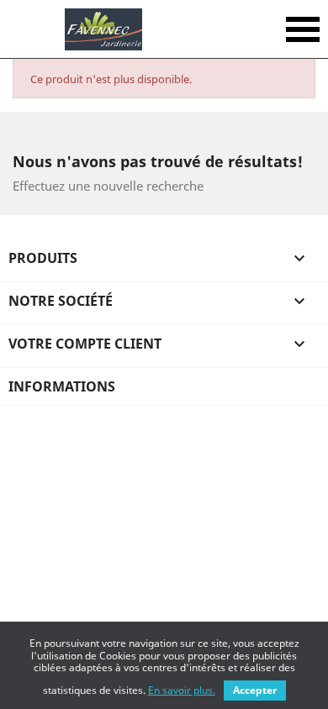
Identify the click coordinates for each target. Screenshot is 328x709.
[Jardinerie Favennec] (103, 29)
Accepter (255, 690)
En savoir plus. (181, 690)
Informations (61, 386)
